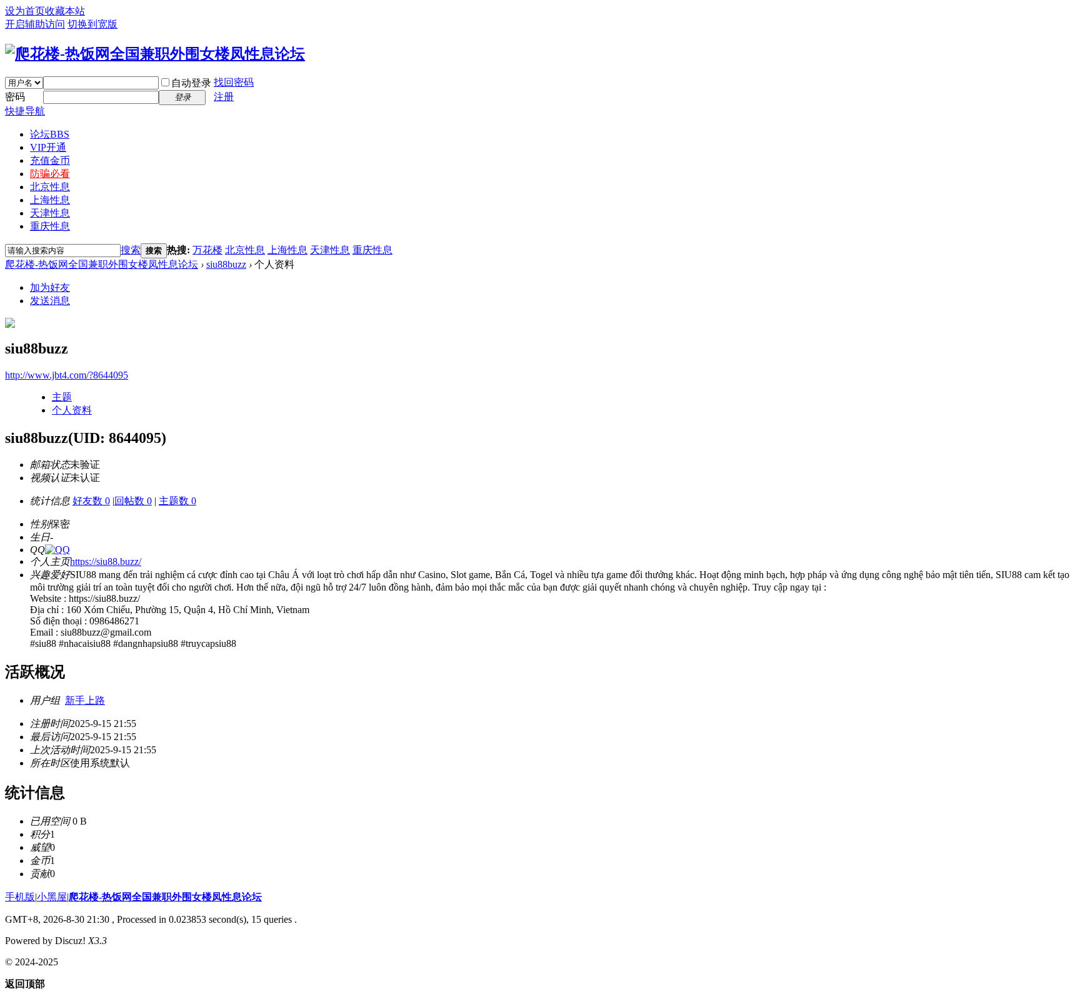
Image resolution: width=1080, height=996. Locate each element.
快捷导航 (25, 111)
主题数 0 (177, 500)
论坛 (49, 134)
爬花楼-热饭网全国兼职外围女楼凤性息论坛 (101, 264)
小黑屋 (52, 897)
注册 (224, 96)
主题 (62, 397)
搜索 (131, 250)
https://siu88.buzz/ (105, 561)
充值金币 (50, 160)
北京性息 (50, 186)
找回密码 (234, 82)
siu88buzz (226, 264)
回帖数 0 (133, 500)
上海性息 (50, 200)
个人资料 (72, 410)
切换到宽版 (93, 24)
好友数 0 (91, 500)
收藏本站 (65, 11)
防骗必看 (50, 173)
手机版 (20, 897)
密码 (15, 96)
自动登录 (191, 83)
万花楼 (207, 250)
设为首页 (25, 11)
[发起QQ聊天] (57, 549)
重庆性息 (50, 226)
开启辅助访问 (35, 24)
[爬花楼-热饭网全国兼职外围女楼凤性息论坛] (155, 54)
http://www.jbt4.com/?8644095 (66, 375)
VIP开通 (48, 147)
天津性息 (50, 213)
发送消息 (50, 300)
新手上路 (85, 700)
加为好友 (50, 287)
